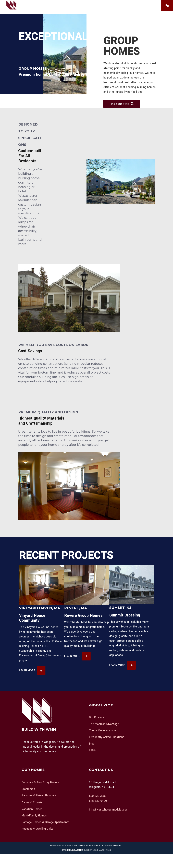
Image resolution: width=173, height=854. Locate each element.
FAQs (92, 750)
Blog (91, 743)
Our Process (96, 717)
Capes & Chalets (32, 802)
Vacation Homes (32, 809)
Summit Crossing (124, 615)
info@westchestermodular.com (108, 810)
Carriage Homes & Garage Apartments (45, 822)
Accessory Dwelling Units (37, 828)
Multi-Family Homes (34, 815)
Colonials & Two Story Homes (40, 782)
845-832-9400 (98, 801)
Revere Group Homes (83, 615)
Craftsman (28, 789)
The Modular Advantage (104, 724)
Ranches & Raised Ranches (39, 795)
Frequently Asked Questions (106, 737)
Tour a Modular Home (102, 730)
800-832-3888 (97, 796)
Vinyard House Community (32, 618)
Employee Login (100, 819)
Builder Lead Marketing (97, 850)
